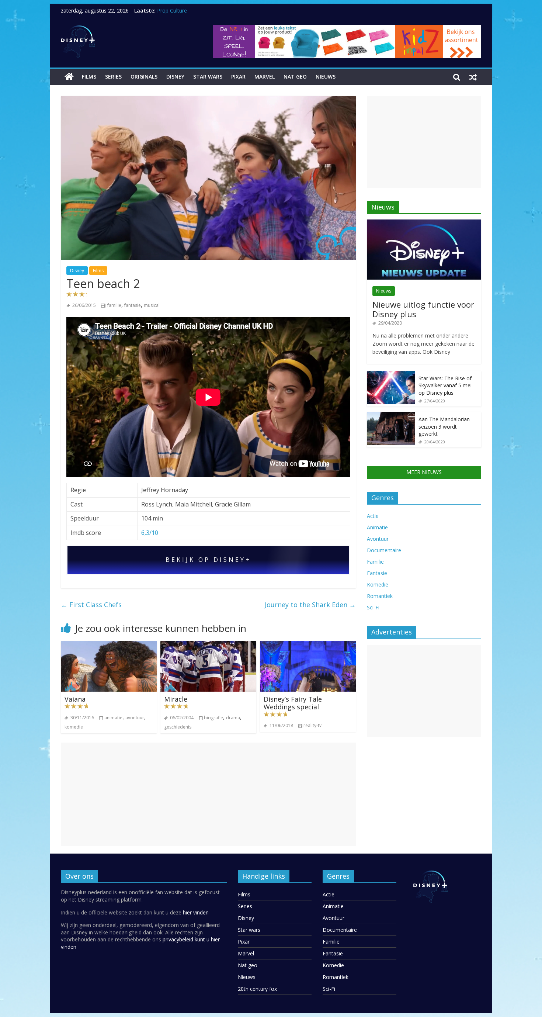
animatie (113, 718)
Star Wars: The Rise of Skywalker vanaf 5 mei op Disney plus (445, 385)
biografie (213, 718)
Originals (144, 76)
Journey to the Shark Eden (310, 604)
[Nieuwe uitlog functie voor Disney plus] (424, 223)
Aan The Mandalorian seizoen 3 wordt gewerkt (444, 426)
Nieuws (326, 76)
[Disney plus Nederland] (69, 76)
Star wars (207, 76)
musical (152, 305)
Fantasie (377, 573)
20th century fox (257, 988)
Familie (375, 561)
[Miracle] (208, 645)
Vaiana (75, 699)
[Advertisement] (208, 794)
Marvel (264, 76)
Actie (373, 515)
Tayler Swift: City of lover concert (196, 7)
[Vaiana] (109, 645)
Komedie (377, 584)
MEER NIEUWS (424, 471)
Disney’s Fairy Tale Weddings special (293, 703)
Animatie (377, 527)
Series (113, 76)
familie (114, 305)
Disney (175, 76)
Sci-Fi (373, 607)
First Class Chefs (91, 604)
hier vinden (196, 912)
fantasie (132, 305)
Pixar (238, 76)
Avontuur (378, 538)
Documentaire (384, 550)
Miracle (175, 699)
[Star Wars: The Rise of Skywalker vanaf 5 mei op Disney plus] (391, 374)
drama (233, 718)
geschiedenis (177, 727)
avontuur (134, 718)
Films (89, 76)
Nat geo (295, 76)
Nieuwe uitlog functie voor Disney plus (423, 309)
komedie (74, 727)
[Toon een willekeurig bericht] (473, 76)
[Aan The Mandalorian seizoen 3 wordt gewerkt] (391, 415)
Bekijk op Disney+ (208, 560)
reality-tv (312, 725)
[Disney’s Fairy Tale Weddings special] (308, 645)
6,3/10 (149, 533)
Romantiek (380, 595)
